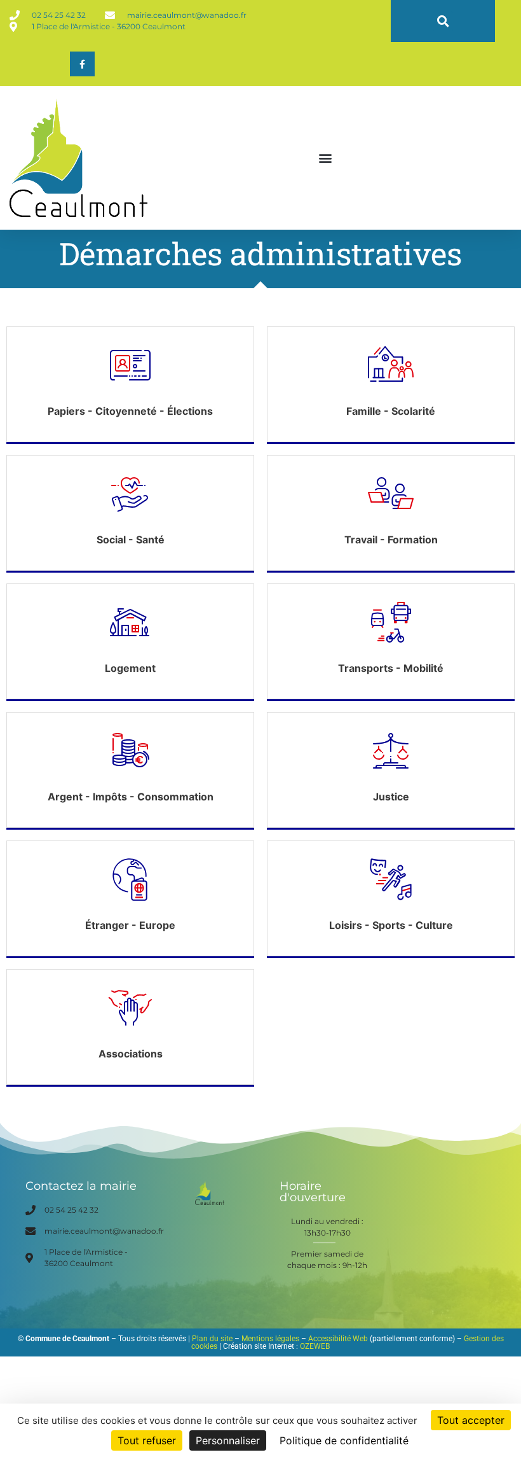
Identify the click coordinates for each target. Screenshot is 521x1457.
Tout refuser (147, 1440)
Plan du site (212, 1338)
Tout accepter (470, 1420)
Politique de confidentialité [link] (344, 1440)
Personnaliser (228, 1440)
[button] (443, 21)
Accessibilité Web (338, 1338)
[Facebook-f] (82, 64)
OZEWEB (315, 1346)
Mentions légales (270, 1338)
